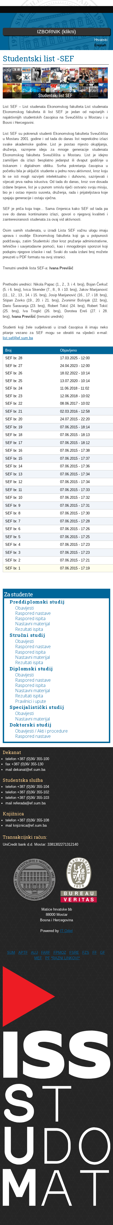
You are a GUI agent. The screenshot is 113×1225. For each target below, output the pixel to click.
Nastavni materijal (32, 624)
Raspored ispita (30, 618)
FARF (45, 952)
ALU (34, 952)
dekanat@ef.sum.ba (29, 770)
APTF (23, 952)
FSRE (74, 952)
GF (102, 952)
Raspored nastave (33, 613)
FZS (85, 952)
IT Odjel (66, 931)
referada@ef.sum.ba (29, 803)
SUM (11, 952)
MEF (38, 958)
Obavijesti (24, 608)
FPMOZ (59, 952)
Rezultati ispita (29, 629)
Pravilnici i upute (30, 701)
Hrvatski (101, 40)
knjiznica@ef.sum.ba (30, 825)
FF (94, 952)
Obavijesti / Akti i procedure (41, 731)
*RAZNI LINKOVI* (65, 958)
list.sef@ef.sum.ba (18, 338)
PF (47, 958)
